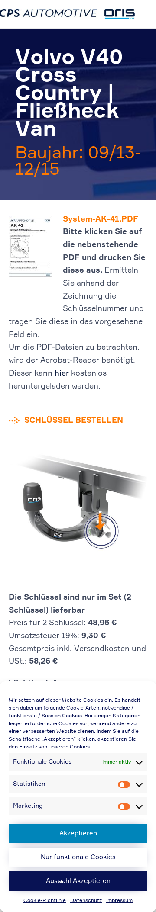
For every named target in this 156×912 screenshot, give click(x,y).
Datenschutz (86, 900)
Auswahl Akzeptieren (78, 881)
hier (62, 373)
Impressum (119, 900)
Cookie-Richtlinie (44, 900)
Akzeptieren (78, 833)
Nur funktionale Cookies (78, 857)
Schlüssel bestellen (73, 420)
